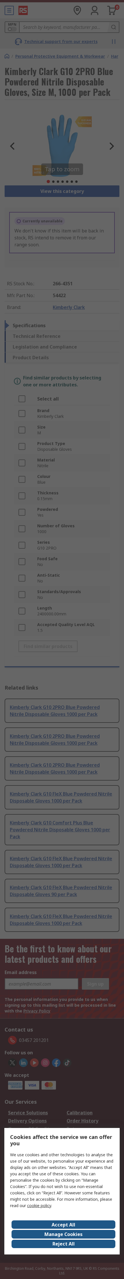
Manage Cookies (63, 1234)
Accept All (63, 1225)
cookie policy (39, 1205)
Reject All (63, 1244)
